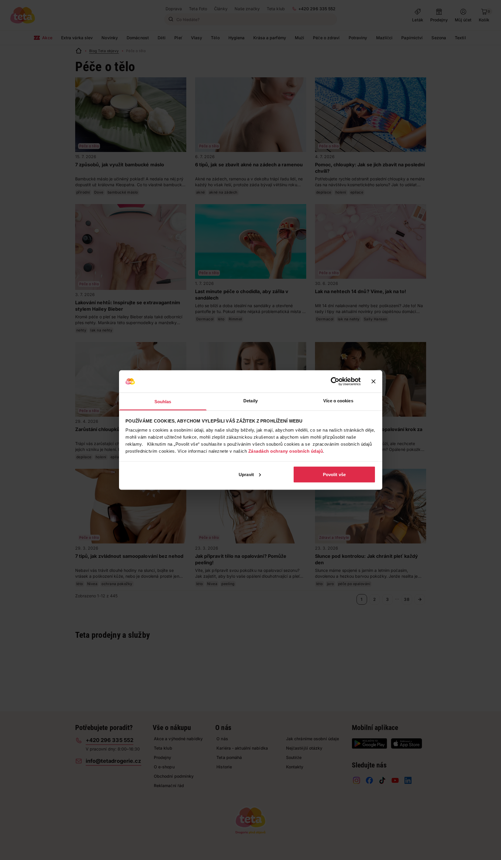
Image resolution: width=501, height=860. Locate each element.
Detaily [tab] (250, 400)
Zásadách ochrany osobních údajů (285, 451)
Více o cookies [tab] (338, 400)
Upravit (246, 474)
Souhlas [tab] (162, 401)
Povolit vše (334, 474)
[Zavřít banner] (373, 381)
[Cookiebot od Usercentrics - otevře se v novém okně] (335, 381)
